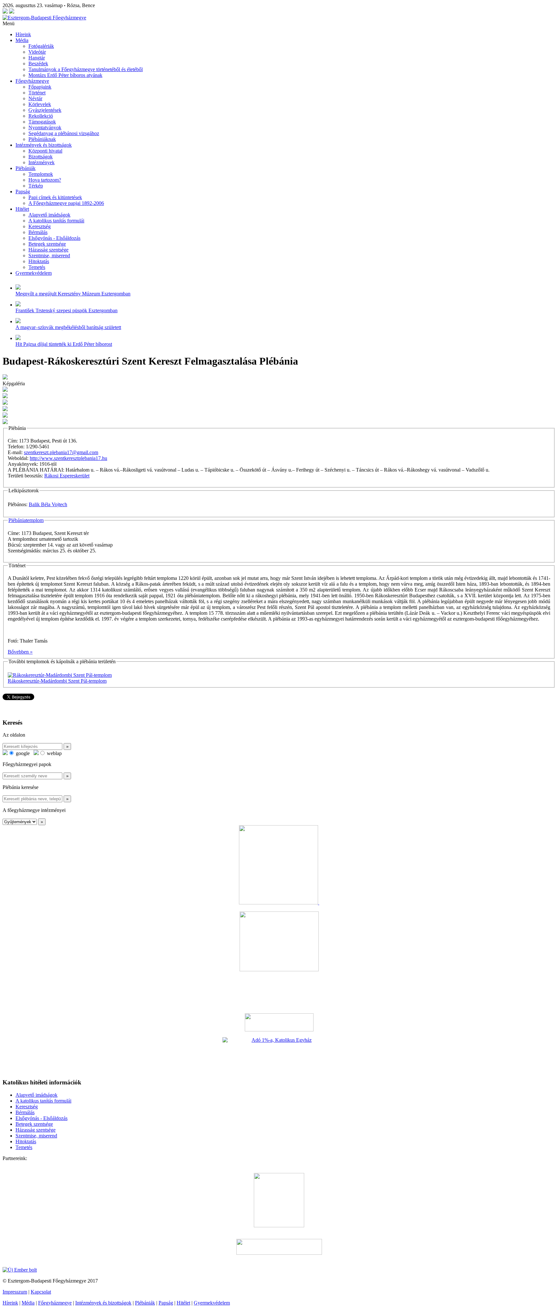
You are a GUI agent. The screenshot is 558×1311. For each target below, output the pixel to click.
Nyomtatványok (44, 127)
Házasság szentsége (48, 249)
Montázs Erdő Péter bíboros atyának (65, 75)
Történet (37, 92)
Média (22, 40)
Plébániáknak (42, 139)
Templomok (40, 174)
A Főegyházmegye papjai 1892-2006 (66, 203)
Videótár (37, 52)
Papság (23, 191)
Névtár (35, 98)
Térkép (35, 185)
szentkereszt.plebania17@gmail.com (61, 452)
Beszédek (38, 63)
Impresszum (15, 1292)
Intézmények (41, 162)
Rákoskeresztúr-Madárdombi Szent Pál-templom (57, 681)
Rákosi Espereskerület (66, 475)
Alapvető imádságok (49, 215)
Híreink (23, 34)
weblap (54, 753)
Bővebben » (20, 652)
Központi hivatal (45, 151)
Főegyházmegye (32, 81)
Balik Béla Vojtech (48, 504)
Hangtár (36, 57)
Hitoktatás (38, 261)
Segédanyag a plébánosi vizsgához (63, 133)
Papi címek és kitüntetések (55, 197)
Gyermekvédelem (34, 273)
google (22, 753)
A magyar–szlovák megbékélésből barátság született (68, 327)
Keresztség (39, 226)
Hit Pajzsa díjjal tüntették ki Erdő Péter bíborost (64, 344)
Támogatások (42, 121)
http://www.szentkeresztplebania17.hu (68, 458)
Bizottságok (40, 156)
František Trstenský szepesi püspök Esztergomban (67, 310)
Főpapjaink (39, 87)
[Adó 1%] (279, 1055)
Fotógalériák (41, 46)
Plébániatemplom (26, 520)
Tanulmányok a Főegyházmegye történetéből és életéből (85, 69)
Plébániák (26, 168)
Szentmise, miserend (49, 255)
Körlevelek (39, 104)
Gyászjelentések (44, 110)
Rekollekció (40, 116)
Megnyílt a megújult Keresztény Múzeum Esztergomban (73, 293)
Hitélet (22, 209)
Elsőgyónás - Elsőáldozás (54, 238)
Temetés (36, 267)
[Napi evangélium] (279, 1022)
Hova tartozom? (44, 180)
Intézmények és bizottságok (44, 145)
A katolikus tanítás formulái (56, 220)
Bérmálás (37, 232)
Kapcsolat (41, 1292)
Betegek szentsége (47, 244)
